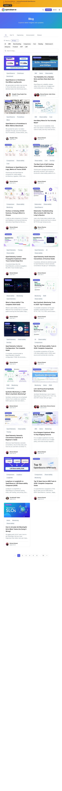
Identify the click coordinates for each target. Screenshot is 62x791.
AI (5, 44)
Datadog (40, 44)
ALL (6, 35)
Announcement (30, 35)
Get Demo (48, 9)
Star (56, 9)
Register (6, 5)
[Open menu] (59, 9)
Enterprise (7, 46)
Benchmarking (17, 44)
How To (12, 35)
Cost (34, 44)
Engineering (20, 35)
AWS (9, 44)
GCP (21, 46)
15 (43, 555)
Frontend (15, 46)
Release (39, 35)
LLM (26, 46)
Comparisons (27, 44)
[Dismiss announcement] (13, 5)
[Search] (43, 9)
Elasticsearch (49, 44)
